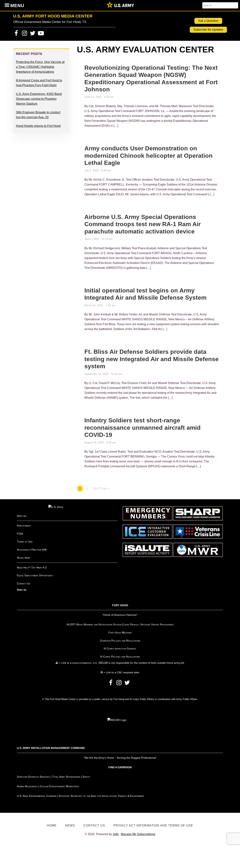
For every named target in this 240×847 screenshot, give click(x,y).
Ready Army (23, 557)
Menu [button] (17, 5)
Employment (24, 525)
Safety (86, 776)
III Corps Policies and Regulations (120, 656)
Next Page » (101, 488)
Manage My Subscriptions (138, 834)
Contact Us (23, 583)
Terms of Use (25, 541)
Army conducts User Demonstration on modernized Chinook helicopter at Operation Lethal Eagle (148, 155)
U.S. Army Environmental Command (37, 795)
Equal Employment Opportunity (35, 575)
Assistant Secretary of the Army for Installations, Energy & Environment (101, 795)
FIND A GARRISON (120, 767)
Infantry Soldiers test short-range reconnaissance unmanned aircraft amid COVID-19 (142, 427)
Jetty (116, 834)
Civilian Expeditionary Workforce (59, 786)
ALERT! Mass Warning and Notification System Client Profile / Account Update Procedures (120, 624)
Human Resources (27, 786)
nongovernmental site (84, 662)
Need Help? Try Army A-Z (32, 567)
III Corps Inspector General (120, 648)
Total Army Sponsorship (66, 776)
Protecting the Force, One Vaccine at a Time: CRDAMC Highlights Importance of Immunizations (40, 66)
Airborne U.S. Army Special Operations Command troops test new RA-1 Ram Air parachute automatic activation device (142, 224)
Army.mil (22, 515)
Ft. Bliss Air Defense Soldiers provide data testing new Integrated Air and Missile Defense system (151, 359)
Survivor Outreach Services (33, 776)
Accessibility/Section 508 (31, 549)
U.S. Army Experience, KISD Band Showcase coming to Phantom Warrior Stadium (39, 98)
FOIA (20, 533)
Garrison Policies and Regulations (120, 640)
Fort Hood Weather (120, 632)
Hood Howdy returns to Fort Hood (38, 125)
